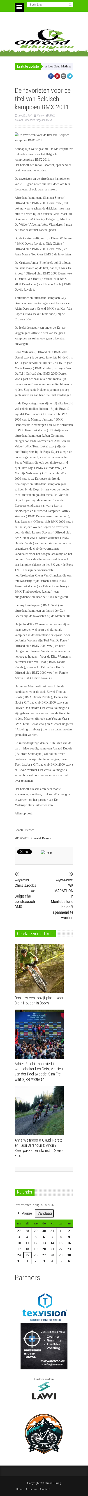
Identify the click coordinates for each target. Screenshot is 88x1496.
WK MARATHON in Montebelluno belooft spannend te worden (62, 899)
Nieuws (19, 120)
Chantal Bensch (41, 838)
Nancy (40, 115)
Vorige (27, 1213)
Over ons (31, 1489)
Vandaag (44, 1213)
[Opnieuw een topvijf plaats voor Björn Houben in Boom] (40, 968)
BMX (52, 115)
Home (19, 1489)
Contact (45, 1489)
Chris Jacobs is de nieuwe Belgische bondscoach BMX (25, 893)
